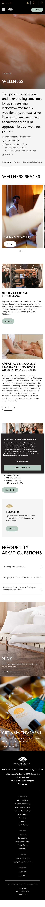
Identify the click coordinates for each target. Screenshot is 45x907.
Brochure (9, 155)
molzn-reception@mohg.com (18, 137)
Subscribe (12, 529)
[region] (22, 454)
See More (10, 244)
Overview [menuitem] (6, 162)
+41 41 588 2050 (12, 141)
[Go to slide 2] (22, 251)
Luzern (10, 3)
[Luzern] (11, 9)
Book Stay (37, 10)
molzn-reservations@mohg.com (22, 780)
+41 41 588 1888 (22, 777)
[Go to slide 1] (20, 251)
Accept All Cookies (22, 468)
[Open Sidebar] (3, 9)
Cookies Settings (22, 462)
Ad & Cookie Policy (10, 455)
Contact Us (22, 784)
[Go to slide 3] (25, 251)
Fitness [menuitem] (17, 162)
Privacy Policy (23, 455)
